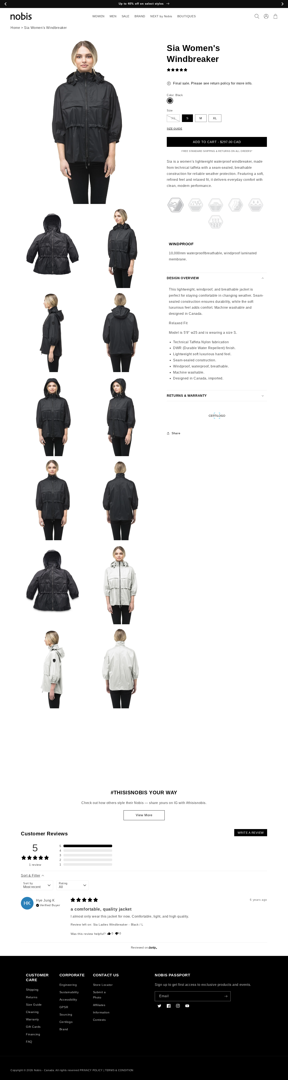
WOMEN (98, 16)
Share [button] (176, 433)
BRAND (140, 16)
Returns (31, 997)
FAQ (29, 1041)
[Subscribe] (225, 996)
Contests (99, 1019)
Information (101, 1012)
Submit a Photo (99, 994)
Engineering (68, 984)
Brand (63, 1029)
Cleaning (32, 1012)
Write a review (251, 832)
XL (215, 118)
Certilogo (66, 1022)
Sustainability (69, 992)
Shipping (32, 989)
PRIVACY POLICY (91, 1070)
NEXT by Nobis (161, 16)
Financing (33, 1034)
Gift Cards (33, 1026)
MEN (113, 16)
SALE (125, 16)
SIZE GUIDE (174, 128)
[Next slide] (282, 4)
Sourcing (65, 1014)
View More (144, 815)
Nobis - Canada (44, 1070)
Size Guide (34, 1004)
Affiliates (99, 1005)
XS (173, 118)
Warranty (32, 1019)
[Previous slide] (5, 4)
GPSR (63, 1007)
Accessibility (68, 999)
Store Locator (103, 984)
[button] (256, 16)
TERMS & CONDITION (119, 1070)
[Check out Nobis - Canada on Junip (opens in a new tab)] (152, 947)
